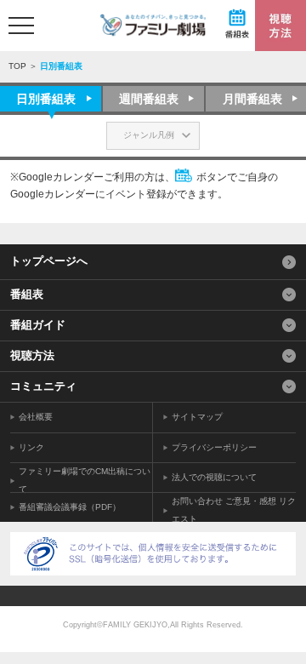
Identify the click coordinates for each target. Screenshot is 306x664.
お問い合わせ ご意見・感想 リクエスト (234, 510)
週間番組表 (148, 99)
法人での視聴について (214, 477)
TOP (17, 66)
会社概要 (36, 416)
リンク (31, 447)
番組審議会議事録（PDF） (70, 507)
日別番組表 (46, 99)
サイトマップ (197, 416)
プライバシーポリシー (214, 447)
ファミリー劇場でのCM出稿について (84, 480)
